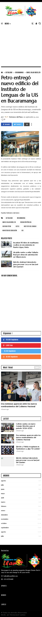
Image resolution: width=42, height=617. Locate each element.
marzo (3, 502)
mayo (3, 493)
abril (2, 498)
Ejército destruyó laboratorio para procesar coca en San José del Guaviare (27, 460)
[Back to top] (37, 612)
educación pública (25, 222)
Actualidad (8, 72)
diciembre (4, 515)
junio (2, 489)
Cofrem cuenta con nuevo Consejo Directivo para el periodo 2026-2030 (25, 426)
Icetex (17, 226)
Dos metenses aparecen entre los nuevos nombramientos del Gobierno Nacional (19, 405)
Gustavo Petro (6, 226)
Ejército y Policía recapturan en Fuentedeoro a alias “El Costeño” (28, 448)
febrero (3, 506)
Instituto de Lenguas (30, 226)
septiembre (5, 528)
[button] (8, 23)
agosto (3, 481)
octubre (4, 523)
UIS (22, 230)
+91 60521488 (8, 579)
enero (3, 511)
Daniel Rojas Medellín (33, 72)
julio (2, 485)
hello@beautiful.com (10, 576)
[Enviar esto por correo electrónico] (27, 124)
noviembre (4, 519)
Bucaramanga (19, 72)
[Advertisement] (21, 43)
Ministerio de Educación (9, 230)
